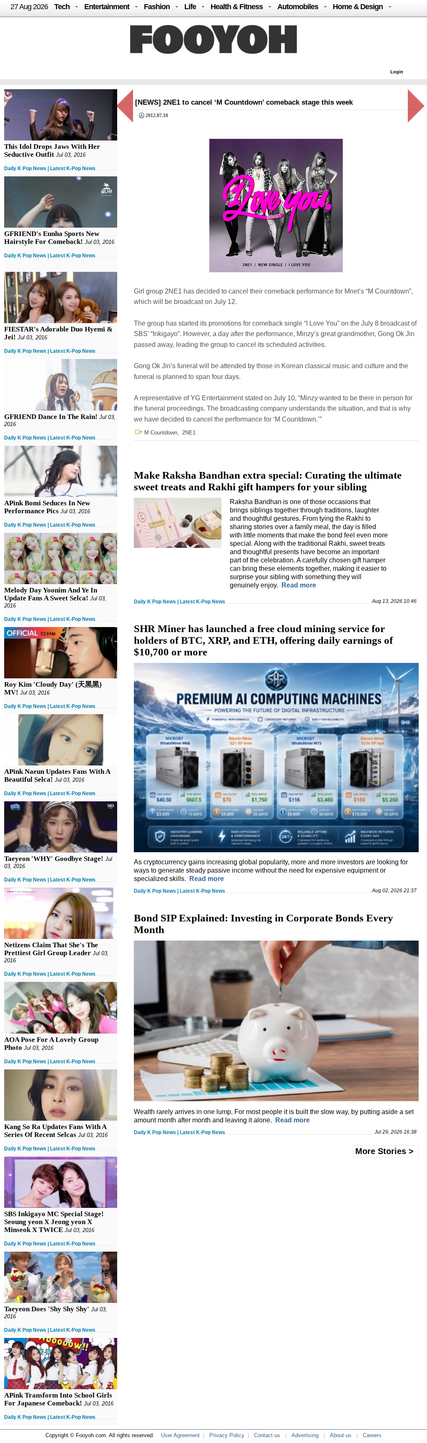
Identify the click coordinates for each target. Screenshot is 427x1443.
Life (190, 7)
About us (341, 1435)
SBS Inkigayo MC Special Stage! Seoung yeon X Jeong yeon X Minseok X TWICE (54, 1222)
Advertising (305, 1435)
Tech (62, 7)
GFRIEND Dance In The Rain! (51, 417)
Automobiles (297, 7)
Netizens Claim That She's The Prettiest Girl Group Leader (51, 949)
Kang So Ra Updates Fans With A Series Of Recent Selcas (55, 1131)
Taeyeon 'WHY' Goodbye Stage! (53, 859)
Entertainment (106, 7)
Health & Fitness (237, 7)
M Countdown (160, 432)
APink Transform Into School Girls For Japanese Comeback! (58, 1399)
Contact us (267, 1435)
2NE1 (189, 432)
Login (396, 71)
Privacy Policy (226, 1435)
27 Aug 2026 (29, 7)
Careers (372, 1435)
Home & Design (358, 7)
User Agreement (180, 1435)
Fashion (157, 7)
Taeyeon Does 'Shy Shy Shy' (46, 1309)
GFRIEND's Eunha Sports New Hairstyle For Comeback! (51, 238)
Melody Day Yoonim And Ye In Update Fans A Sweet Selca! (50, 594)
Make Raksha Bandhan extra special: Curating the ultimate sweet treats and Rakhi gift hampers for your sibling (268, 480)
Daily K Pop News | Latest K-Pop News (49, 168)
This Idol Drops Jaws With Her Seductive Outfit (52, 150)
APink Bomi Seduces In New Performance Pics (47, 507)
